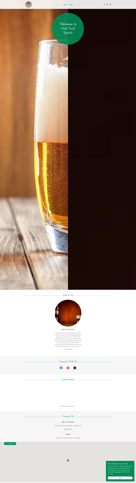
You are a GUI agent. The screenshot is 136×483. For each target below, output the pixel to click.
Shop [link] (71, 4)
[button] (110, 4)
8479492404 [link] (68, 429)
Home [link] (65, 4)
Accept (120, 478)
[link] (28, 4)
